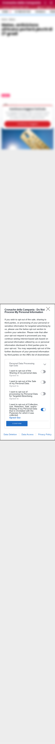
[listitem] (27, 364)
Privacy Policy (44, 434)
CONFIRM (17, 423)
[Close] (49, 310)
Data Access (27, 434)
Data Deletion (10, 434)
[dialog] (27, 372)
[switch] (43, 371)
